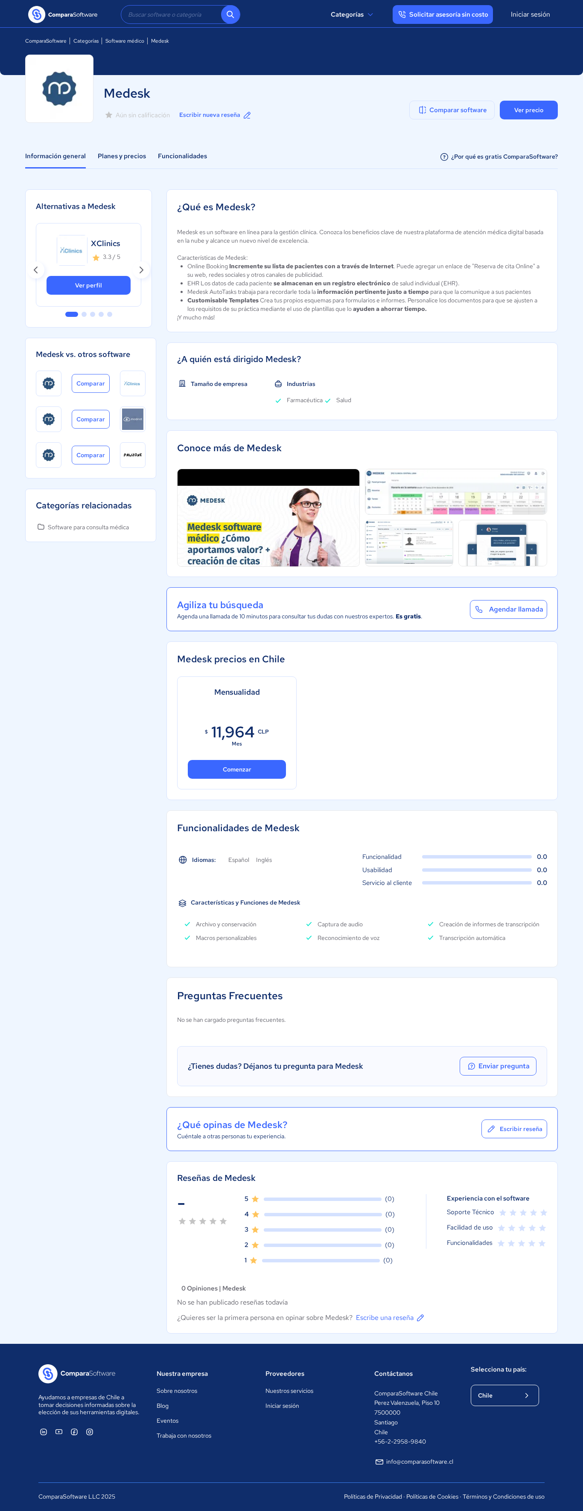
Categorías (347, 14)
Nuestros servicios (289, 1391)
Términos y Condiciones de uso (504, 1496)
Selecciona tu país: (499, 1369)
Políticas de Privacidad (373, 1496)
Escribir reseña (521, 1129)
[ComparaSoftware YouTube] (59, 1432)
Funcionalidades (182, 156)
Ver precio (528, 110)
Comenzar (237, 769)
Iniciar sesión (530, 14)
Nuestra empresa (182, 1373)
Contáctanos (393, 1373)
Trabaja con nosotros (184, 1435)
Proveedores (284, 1373)
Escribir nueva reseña (209, 115)
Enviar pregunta (504, 1065)
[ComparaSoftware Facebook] (74, 1432)
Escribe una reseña (385, 1317)
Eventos (167, 1420)
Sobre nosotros (177, 1391)
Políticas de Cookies (432, 1496)
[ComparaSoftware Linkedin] (43, 1432)
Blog (163, 1405)
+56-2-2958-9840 (400, 1441)
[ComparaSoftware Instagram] (90, 1432)
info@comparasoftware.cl (419, 1461)
